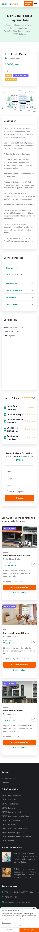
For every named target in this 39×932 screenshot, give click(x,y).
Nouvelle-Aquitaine (18, 28)
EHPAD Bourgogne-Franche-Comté (16, 816)
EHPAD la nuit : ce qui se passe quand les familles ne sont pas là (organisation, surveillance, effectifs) (25, 873)
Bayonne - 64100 (13, 58)
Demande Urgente (16, 492)
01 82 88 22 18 (11, 897)
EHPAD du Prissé (19, 34)
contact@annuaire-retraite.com (18, 902)
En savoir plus (19, 592)
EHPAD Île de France (10, 804)
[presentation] (6, 103)
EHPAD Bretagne (8, 824)
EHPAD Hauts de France (11, 796)
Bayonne (29, 31)
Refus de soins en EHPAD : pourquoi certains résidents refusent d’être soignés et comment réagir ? (25, 858)
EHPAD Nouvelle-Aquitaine (13, 833)
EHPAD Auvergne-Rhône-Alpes (14, 828)
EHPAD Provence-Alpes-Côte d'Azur (16, 837)
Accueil (9, 25)
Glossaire (5, 783)
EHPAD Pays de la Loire (11, 820)
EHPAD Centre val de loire (12, 812)
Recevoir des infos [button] (19, 587)
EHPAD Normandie (9, 808)
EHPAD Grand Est (9, 800)
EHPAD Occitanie (8, 841)
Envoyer (19, 498)
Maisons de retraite (22, 25)
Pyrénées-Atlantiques (13, 31)
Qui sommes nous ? (9, 779)
